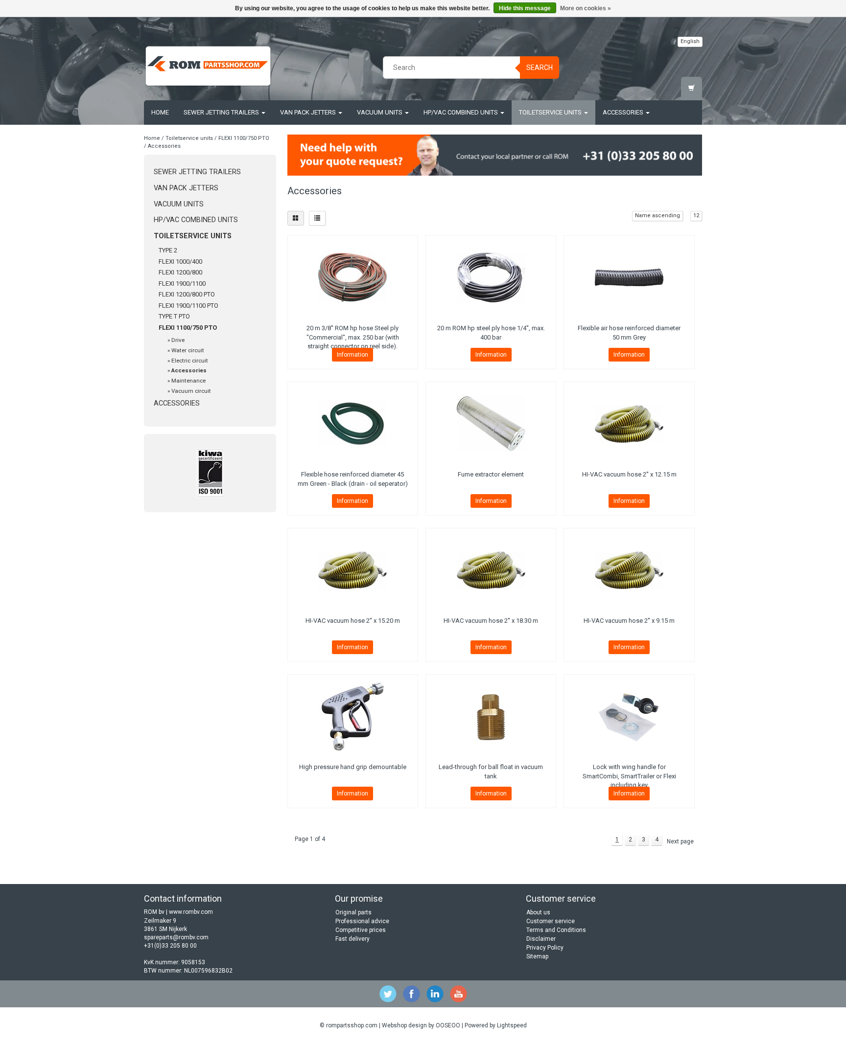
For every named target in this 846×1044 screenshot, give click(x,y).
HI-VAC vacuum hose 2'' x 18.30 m (491, 620)
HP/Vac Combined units (461, 112)
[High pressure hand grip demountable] (353, 716)
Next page (680, 841)
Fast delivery (352, 938)
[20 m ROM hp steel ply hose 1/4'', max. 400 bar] (491, 277)
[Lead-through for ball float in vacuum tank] (491, 716)
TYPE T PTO (174, 316)
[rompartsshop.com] (208, 66)
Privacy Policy (545, 947)
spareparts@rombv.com (176, 937)
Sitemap (537, 956)
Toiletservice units (551, 112)
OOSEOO (448, 1025)
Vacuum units (380, 112)
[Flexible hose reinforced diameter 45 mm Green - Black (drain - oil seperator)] (353, 423)
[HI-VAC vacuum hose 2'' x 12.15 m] (629, 423)
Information (352, 354)
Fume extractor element (491, 474)
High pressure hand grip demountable (352, 767)
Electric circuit (189, 360)
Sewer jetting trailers (222, 112)
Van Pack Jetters (308, 112)
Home (160, 112)
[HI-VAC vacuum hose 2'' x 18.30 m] (491, 570)
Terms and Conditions (556, 930)
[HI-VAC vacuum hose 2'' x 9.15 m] (629, 570)
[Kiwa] (210, 473)
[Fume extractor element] (491, 423)
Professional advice (362, 921)
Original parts (353, 912)
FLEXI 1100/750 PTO (243, 138)
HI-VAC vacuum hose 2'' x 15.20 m (353, 620)
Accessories (624, 112)
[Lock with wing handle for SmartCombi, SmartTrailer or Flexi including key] (629, 716)
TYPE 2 (168, 250)
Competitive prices (360, 930)
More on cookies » (585, 8)
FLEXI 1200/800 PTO (187, 294)
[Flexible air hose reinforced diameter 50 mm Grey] (629, 277)
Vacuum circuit (191, 390)
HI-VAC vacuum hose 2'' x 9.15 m (629, 620)
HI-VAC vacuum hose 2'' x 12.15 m (629, 474)
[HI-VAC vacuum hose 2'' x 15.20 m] (353, 570)
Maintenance (188, 380)
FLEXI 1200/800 (180, 272)
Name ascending (657, 215)
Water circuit (187, 350)
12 (696, 215)
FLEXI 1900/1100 (182, 283)
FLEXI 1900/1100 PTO (188, 305)
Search (539, 67)
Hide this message (525, 8)
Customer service (550, 921)
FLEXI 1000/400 (180, 261)
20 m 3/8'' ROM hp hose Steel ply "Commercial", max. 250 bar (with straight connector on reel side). (352, 336)
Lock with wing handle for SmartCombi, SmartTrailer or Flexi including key (629, 775)
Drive (178, 340)
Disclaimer (541, 938)
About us (538, 912)
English (690, 41)
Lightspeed (512, 1025)
